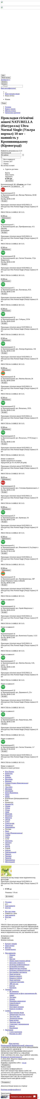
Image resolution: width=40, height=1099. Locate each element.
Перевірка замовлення (17, 1001)
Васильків (8, 779)
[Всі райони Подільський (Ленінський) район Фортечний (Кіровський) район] (12, 155)
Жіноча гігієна (10, 111)
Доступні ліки (14, 1016)
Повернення (13, 1005)
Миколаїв (8, 814)
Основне (8, 902)
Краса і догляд (10, 109)
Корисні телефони (16, 1009)
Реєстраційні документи (18, 972)
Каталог (4, 82)
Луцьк (7, 810)
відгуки (8, 908)
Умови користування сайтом (19, 961)
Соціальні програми (16, 982)
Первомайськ (10, 827)
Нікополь (8, 818)
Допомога (8, 989)
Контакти (12, 988)
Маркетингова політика (18, 968)
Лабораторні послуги (17, 1014)
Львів (7, 812)
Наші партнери (14, 980)
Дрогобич (8, 787)
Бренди (12, 1026)
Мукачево (8, 816)
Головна (8, 107)
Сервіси (8, 1011)
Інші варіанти (10, 906)
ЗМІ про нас (13, 984)
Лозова (7, 806)
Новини (12, 955)
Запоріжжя (9, 791)
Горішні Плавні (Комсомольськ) (16, 783)
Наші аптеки (9, 946)
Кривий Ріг (9, 804)
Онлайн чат (5, 938)
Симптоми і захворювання (19, 1024)
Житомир (8, 789)
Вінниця (8, 781)
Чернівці (8, 856)
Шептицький (10, 862)
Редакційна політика (16, 966)
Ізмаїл (7, 795)
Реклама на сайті (15, 1034)
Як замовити (14, 991)
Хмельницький (10, 852)
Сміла (7, 837)
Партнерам (9, 1030)
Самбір (7, 835)
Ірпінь (7, 796)
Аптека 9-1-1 (5, 80)
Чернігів (8, 858)
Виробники (13, 1028)
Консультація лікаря (12, 94)
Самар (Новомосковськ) (14, 833)
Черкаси (8, 854)
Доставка (12, 997)
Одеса (7, 821)
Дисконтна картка (16, 1018)
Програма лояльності (17, 963)
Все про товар (10, 911)
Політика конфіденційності (19, 964)
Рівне (7, 831)
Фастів (7, 846)
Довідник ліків (14, 1022)
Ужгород (8, 842)
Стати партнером (15, 1032)
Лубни (7, 808)
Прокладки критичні (12, 113)
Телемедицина (10, 949)
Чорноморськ (10, 860)
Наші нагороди (14, 974)
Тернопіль (8, 841)
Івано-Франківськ (11, 793)
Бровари (8, 777)
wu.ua (24, 1063)
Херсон (8, 850)
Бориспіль (8, 773)
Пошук (4, 103)
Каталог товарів (11, 944)
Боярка (7, 775)
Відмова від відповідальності (11, 1057)
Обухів (7, 819)
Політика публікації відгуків (19, 970)
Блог (11, 957)
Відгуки (8, 918)
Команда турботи (15, 978)
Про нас (12, 959)
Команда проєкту (15, 976)
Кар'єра (12, 986)
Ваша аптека (14, 1020)
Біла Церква (9, 771)
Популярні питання (16, 1007)
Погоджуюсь (6, 1065)
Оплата (12, 999)
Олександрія (9, 823)
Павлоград (9, 825)
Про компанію (10, 953)
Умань (7, 844)
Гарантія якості (14, 1003)
